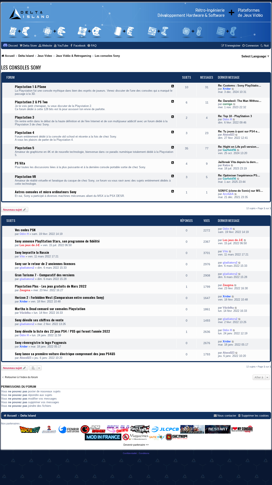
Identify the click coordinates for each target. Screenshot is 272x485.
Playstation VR (25, 176)
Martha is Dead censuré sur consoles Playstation (50, 308)
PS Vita (20, 163)
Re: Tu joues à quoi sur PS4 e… (239, 131)
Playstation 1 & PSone (30, 86)
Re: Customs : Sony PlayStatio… (239, 85)
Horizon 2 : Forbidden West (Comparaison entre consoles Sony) (59, 297)
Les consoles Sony (21, 67)
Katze (226, 165)
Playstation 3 (24, 117)
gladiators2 (27, 267)
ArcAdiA (228, 194)
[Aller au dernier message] (234, 228)
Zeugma (25, 290)
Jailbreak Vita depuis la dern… (238, 162)
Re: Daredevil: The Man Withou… (239, 100)
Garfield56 (229, 150)
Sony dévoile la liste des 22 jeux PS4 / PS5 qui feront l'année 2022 (62, 331)
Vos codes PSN (25, 229)
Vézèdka (25, 312)
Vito (22, 256)
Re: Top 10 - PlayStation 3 (235, 116)
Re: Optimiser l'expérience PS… (239, 175)
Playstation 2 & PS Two (31, 101)
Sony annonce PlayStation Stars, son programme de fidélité (57, 241)
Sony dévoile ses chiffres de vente (39, 319)
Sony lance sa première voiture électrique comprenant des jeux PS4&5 (65, 353)
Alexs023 (228, 134)
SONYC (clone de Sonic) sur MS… (240, 190)
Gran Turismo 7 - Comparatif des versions (45, 274)
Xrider (227, 88)
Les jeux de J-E (30, 245)
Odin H (227, 119)
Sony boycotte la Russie (32, 252)
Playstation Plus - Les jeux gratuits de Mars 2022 (50, 286)
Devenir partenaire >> (136, 444)
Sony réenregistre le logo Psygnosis (41, 342)
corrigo (227, 104)
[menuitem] (28, 46)
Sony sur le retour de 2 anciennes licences (45, 263)
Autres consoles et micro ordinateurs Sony (45, 191)
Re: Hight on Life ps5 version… (238, 146)
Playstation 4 (24, 132)
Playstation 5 (24, 147)
